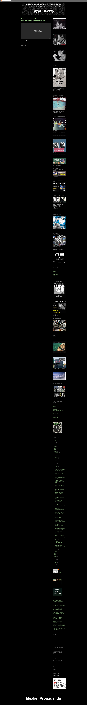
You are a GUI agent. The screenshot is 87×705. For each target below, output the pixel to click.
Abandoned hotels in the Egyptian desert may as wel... (59, 481)
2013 (55, 556)
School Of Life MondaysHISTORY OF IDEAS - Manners (59, 516)
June (56, 461)
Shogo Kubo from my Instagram (60, 518)
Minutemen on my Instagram (59, 535)
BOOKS (54, 268)
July (56, 460)
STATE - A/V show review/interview (59, 620)
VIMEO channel (55, 274)
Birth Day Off (57, 541)
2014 (55, 554)
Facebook (54, 271)
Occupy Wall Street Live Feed (58, 410)
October (56, 455)
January (56, 551)
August (56, 458)
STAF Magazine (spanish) (57, 608)
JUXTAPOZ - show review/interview (59, 622)
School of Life (55, 406)
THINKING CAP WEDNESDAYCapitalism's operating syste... (60, 509)
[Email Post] (26, 40)
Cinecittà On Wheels (58, 531)
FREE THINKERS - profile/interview (59, 610)
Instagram (54, 272)
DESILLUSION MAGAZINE (57, 609)
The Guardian (55, 403)
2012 (55, 557)
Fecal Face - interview (56, 626)
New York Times (55, 413)
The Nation (54, 414)
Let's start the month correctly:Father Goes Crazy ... (60, 546)
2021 (55, 443)
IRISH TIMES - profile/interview (58, 618)
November (57, 454)
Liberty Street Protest (56, 338)
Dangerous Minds (56, 405)
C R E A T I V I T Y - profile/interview (59, 624)
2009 (55, 562)
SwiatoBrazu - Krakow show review (59, 628)
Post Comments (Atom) (30, 77)
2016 (55, 451)
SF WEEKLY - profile (56, 616)
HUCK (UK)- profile (56, 629)
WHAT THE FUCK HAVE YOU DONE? (43, 5)
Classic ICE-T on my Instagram (60, 467)
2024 (55, 440)
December (57, 452)
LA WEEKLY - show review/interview (59, 625)
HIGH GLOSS (57, 539)
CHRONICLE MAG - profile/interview (59, 605)
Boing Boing (55, 409)
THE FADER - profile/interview (58, 601)
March (56, 466)
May (56, 463)
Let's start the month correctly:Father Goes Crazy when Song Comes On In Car (33, 19)
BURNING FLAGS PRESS (57, 270)
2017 (55, 449)
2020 (55, 445)
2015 (55, 553)
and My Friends (55, 417)
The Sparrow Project (56, 407)
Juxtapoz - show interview (57, 617)
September (57, 457)
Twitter (54, 275)
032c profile (55, 606)
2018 (55, 448)
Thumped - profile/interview (57, 621)
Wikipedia (54, 336)
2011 (55, 559)
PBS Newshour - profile (57, 600)
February (56, 549)
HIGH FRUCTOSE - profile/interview (59, 612)
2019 (55, 446)
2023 (55, 442)
